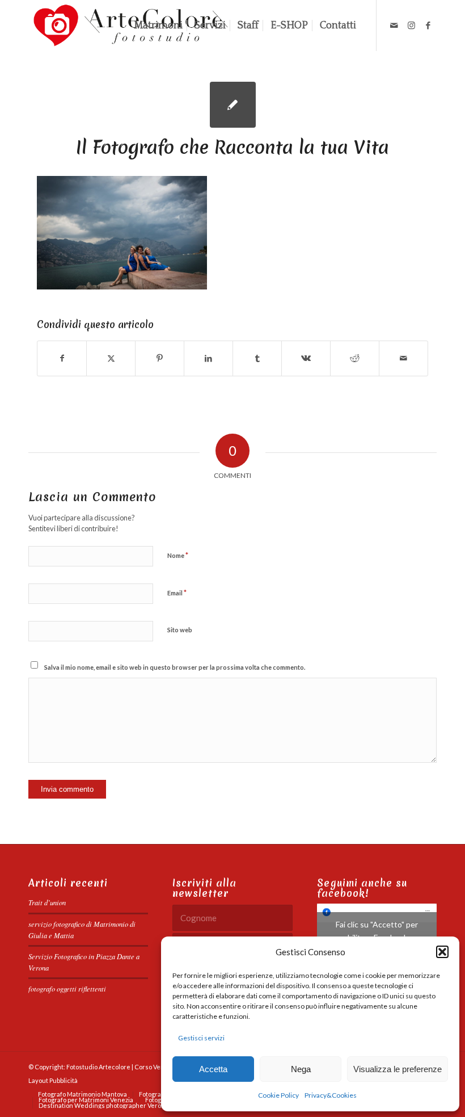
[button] (442, 952)
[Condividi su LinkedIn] (208, 358)
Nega (301, 1069)
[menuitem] (158, 25)
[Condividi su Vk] (306, 358)
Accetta (213, 1069)
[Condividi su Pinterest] (160, 358)
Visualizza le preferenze (397, 1069)
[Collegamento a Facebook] (428, 24)
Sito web (179, 629)
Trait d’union (47, 902)
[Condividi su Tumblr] (257, 358)
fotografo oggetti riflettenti (67, 988)
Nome (177, 555)
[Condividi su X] (111, 358)
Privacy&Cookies (331, 1095)
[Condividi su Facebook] (61, 358)
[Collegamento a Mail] (394, 24)
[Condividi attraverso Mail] (403, 358)
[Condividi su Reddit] (355, 358)
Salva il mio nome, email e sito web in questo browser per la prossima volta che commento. (174, 667)
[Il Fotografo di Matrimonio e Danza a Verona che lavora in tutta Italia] (233, 105)
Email (177, 592)
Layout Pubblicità (53, 1080)
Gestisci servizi (201, 1038)
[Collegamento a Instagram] (411, 24)
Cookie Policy (278, 1095)
